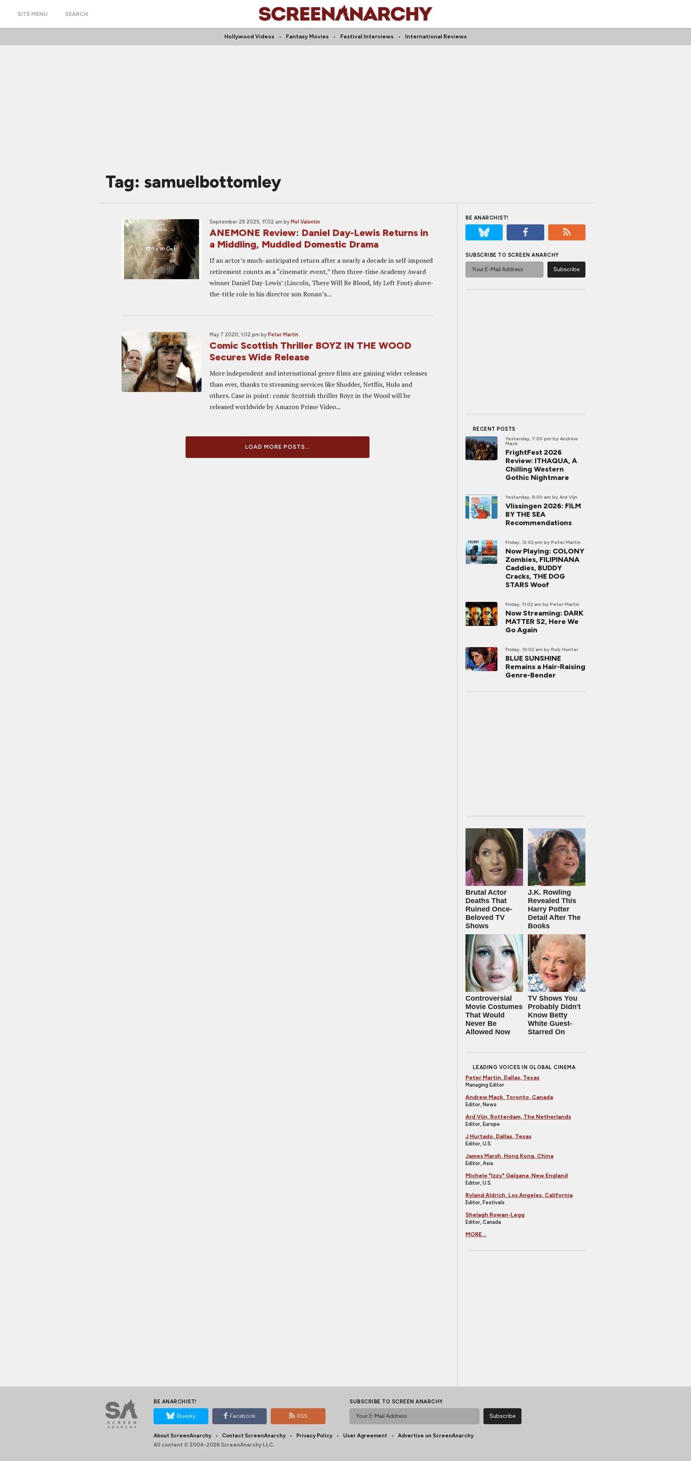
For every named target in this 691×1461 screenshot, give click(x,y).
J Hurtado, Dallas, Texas (498, 1136)
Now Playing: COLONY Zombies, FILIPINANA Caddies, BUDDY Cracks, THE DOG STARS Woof (544, 568)
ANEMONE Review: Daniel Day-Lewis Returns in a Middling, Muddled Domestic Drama (319, 238)
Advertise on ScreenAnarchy (435, 1436)
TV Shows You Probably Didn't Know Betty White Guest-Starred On (554, 1015)
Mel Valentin (305, 222)
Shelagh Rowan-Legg (495, 1214)
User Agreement (365, 1436)
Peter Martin (283, 335)
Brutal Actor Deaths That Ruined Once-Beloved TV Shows (488, 909)
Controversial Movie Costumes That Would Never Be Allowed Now (494, 1015)
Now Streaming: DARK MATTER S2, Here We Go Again (544, 621)
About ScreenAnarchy (182, 1436)
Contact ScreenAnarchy (254, 1436)
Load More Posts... (277, 447)
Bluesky (186, 1416)
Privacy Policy (314, 1436)
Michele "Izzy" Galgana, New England (516, 1175)
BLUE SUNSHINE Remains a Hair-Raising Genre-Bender (545, 667)
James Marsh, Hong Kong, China (509, 1156)
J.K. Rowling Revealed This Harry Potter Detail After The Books (554, 909)
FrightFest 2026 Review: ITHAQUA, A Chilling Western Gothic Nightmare (541, 465)
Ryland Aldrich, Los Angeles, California (519, 1195)
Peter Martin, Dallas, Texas (502, 1077)
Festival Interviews (366, 36)
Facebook (243, 1416)
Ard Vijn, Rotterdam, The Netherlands (518, 1116)
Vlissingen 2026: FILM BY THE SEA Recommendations (543, 514)
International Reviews (436, 36)
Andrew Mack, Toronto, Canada (509, 1097)
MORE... (476, 1234)
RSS (302, 1416)
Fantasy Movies (307, 36)
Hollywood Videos (249, 36)
